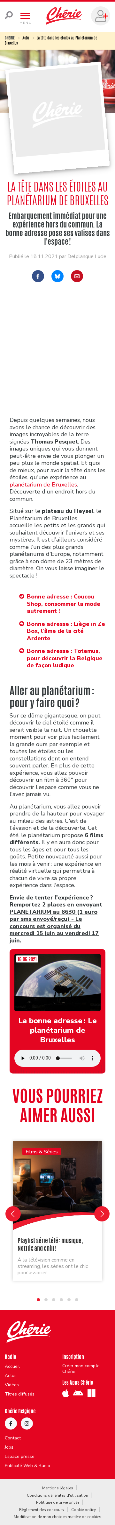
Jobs (9, 1447)
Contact (13, 1438)
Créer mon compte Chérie (81, 1369)
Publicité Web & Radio (27, 1466)
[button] (38, 1300)
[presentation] (13, 1213)
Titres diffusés (19, 1394)
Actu (25, 38)
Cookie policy (83, 1509)
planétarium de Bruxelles (43, 484)
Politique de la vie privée (57, 1502)
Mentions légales (57, 1488)
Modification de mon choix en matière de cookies (57, 1516)
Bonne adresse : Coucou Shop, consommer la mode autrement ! (63, 604)
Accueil (12, 1366)
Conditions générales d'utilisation (57, 1495)
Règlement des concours (41, 1509)
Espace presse (19, 1456)
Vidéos (12, 1385)
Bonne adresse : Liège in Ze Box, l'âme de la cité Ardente (66, 631)
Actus (11, 1376)
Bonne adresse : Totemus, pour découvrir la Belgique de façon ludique (65, 658)
